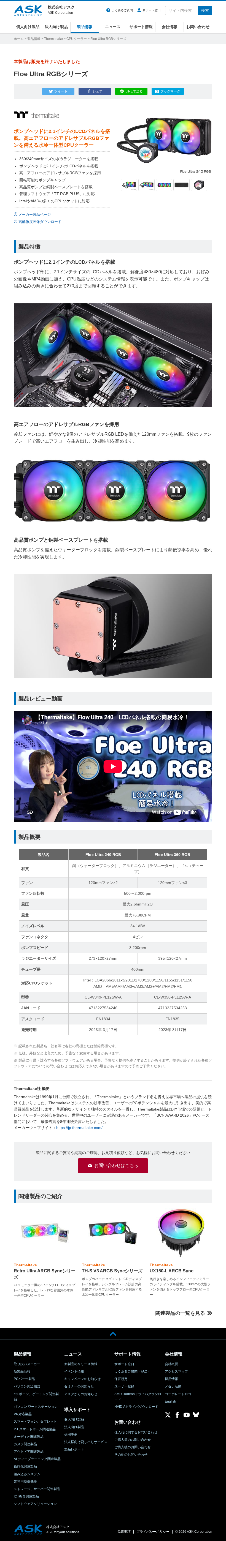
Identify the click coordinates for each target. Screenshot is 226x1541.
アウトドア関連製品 (29, 1451)
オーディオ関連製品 (29, 1437)
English (170, 1401)
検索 (205, 10)
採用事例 (70, 1434)
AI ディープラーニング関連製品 (37, 1459)
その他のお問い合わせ (130, 1455)
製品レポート (74, 1449)
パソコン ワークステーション (36, 1407)
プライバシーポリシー (153, 1532)
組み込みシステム (27, 1474)
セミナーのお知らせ (79, 1386)
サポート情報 (141, 26)
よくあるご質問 (122, 10)
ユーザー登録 (124, 1386)
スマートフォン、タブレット (35, 1421)
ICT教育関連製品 (26, 1496)
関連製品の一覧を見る (180, 1313)
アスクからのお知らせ (80, 1394)
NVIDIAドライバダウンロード (136, 1407)
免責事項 (124, 1532)
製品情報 (84, 26)
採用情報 (171, 1379)
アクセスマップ (176, 1371)
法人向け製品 (56, 26)
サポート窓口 (151, 10)
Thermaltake (53, 39)
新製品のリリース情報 (80, 1364)
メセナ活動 (173, 1386)
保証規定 (121, 1379)
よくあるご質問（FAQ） (132, 1371)
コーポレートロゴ (178, 1394)
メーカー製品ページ (34, 214)
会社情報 (169, 26)
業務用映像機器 (25, 1481)
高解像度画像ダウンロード (39, 222)
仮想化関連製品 (25, 1466)
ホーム (19, 39)
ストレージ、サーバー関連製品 (37, 1489)
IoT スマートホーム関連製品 (35, 1429)
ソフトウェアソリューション (35, 1504)
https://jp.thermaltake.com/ (79, 1127)
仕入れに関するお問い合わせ (135, 1432)
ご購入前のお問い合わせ (132, 1440)
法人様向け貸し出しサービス (85, 1442)
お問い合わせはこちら (116, 1165)
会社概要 (171, 1364)
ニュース (112, 26)
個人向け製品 (27, 26)
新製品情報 (22, 1371)
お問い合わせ (197, 26)
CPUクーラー (76, 39)
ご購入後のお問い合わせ (132, 1447)
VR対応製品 (23, 1414)
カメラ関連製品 (25, 1444)
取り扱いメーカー (27, 1364)
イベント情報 (74, 1371)
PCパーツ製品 (24, 1379)
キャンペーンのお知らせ (82, 1379)
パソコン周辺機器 (27, 1386)
